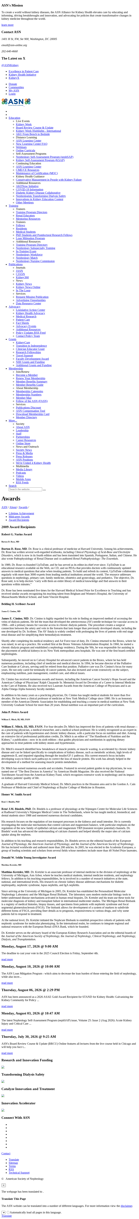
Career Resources (26, 440)
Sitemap (13, 1162)
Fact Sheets (22, 322)
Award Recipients (19, 519)
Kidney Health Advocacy (30, 313)
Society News (24, 449)
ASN (4, 507)
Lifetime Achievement (21, 513)
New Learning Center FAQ (31, 143)
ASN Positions (24, 459)
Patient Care (23, 319)
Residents (21, 228)
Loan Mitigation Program (30, 238)
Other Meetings (25, 202)
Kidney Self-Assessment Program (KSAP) (40, 160)
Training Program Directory (32, 244)
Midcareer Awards (19, 516)
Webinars (21, 147)
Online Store (23, 443)
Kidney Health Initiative (22, 74)
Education (14, 117)
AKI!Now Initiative (27, 186)
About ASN (23, 427)
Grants (12, 339)
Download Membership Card (32, 414)
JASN (19, 270)
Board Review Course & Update (34, 127)
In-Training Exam (26, 251)
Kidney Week (24, 124)
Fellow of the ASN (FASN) (32, 401)
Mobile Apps (23, 479)
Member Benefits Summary (31, 381)
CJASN (20, 274)
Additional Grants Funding (34, 365)
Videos (20, 475)
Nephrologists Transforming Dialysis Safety (41, 195)
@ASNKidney (10, 65)
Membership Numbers (28, 394)
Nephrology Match (27, 257)
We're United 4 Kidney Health (33, 462)
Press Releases (24, 456)
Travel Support (24, 355)
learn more (7, 24)
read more (7, 959)
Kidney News (24, 283)
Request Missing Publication (32, 296)
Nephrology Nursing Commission (35, 261)
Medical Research (26, 316)
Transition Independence (31, 345)
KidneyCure (23, 342)
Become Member (27, 375)
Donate (13, 84)
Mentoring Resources (28, 218)
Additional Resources (28, 329)
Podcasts (21, 472)
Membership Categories (29, 391)
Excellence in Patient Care (24, 71)
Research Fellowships (28, 352)
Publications (16, 264)
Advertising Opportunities (31, 300)
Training (13, 205)
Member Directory (26, 417)
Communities (16, 87)
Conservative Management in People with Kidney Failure (49, 179)
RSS (11, 1169)
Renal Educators (25, 215)
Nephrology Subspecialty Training (35, 248)
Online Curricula (25, 150)
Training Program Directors (31, 212)
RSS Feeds (22, 482)
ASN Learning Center (28, 140)
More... (13, 420)
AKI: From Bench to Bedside (33, 134)
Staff (18, 433)
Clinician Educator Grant (30, 349)
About (13, 507)
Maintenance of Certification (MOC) (37, 173)
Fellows (20, 225)
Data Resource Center (28, 303)
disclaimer (126, 1205)
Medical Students (26, 231)
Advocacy (14, 306)
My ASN (14, 90)
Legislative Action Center (30, 309)
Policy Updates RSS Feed (31, 332)
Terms (12, 1166)
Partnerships (23, 436)
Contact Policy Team (28, 335)
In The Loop (23, 290)
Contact (5, 1153)
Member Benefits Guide (29, 384)
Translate (14, 1159)
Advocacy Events (26, 326)
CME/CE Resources (27, 169)
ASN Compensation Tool (30, 410)
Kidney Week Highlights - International (38, 130)
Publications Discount (28, 407)
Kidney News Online (28, 287)
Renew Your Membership (30, 378)
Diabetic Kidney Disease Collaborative (38, 192)
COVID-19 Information (29, 189)
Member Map (23, 397)
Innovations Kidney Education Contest (39, 199)
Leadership (22, 430)
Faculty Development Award (32, 358)
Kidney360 (22, 277)
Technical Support (19, 1172)
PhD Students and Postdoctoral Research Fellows (44, 235)
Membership (16, 368)
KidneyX (14, 77)
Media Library (24, 469)
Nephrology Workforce (29, 254)
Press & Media (24, 453)
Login (12, 93)
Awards (23, 507)
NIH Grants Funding (30, 362)
